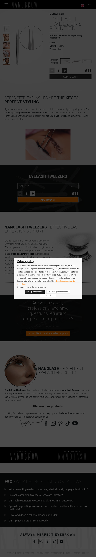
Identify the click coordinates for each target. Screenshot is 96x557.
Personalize (48, 295)
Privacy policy (25, 261)
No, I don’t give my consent (58, 292)
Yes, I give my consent (34, 292)
